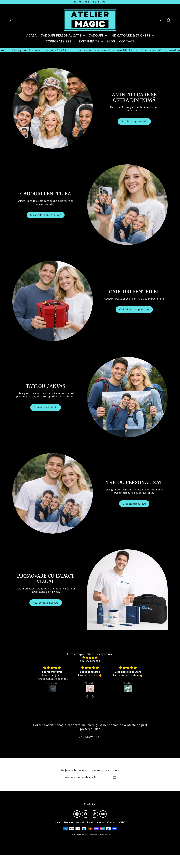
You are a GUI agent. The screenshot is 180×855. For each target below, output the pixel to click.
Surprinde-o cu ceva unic (45, 214)
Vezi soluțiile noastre (45, 602)
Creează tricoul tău (134, 503)
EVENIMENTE (89, 41)
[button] (88, 696)
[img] (90, 657)
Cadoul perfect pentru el (134, 309)
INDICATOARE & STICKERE (131, 35)
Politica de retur (96, 822)
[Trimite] (114, 777)
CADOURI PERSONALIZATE (61, 35)
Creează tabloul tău (45, 407)
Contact (111, 822)
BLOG (111, 41)
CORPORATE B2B (59, 41)
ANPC (121, 822)
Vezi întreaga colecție (134, 121)
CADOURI (96, 35)
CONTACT (126, 41)
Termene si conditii (74, 822)
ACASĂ (31, 35)
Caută (58, 822)
